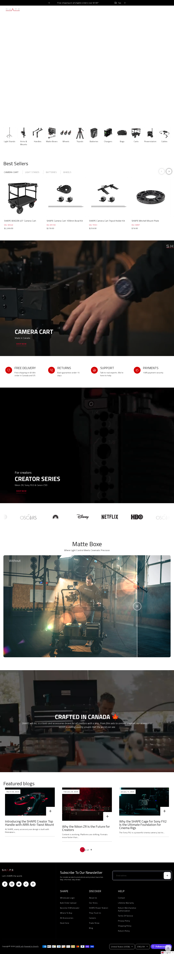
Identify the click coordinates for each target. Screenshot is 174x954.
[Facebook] (4, 884)
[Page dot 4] (168, 77)
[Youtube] (19, 884)
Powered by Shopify (31, 946)
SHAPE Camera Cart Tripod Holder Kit (107, 220)
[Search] (161, 9)
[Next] (124, 2)
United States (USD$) (120, 946)
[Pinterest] (33, 884)
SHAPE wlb (19, 946)
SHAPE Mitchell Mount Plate (145, 220)
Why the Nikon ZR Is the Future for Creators (86, 828)
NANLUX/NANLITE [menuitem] (76, 9)
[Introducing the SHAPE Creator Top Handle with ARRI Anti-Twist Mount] (30, 802)
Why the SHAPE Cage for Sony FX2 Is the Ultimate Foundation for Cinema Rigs (143, 824)
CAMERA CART (11, 172)
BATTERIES (51, 172)
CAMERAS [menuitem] (38, 9)
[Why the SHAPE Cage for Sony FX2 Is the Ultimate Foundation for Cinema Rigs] (144, 802)
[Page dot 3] (168, 70)
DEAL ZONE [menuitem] (93, 9)
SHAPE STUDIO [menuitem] (108, 9)
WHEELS (67, 172)
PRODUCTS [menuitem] (50, 9)
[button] (167, 952)
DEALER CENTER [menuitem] (123, 9)
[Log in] (155, 9)
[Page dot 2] (168, 63)
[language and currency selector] (149, 9)
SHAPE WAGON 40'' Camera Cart (20, 220)
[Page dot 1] (168, 55)
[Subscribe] (167, 875)
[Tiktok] (26, 884)
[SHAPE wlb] (18, 9)
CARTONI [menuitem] (63, 9)
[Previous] (49, 2)
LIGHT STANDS (32, 172)
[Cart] (167, 9)
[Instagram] (12, 884)
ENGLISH (141, 946)
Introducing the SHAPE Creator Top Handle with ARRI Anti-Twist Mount (29, 823)
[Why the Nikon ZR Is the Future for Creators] (87, 804)
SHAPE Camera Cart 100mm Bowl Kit (65, 220)
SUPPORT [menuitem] (136, 9)
